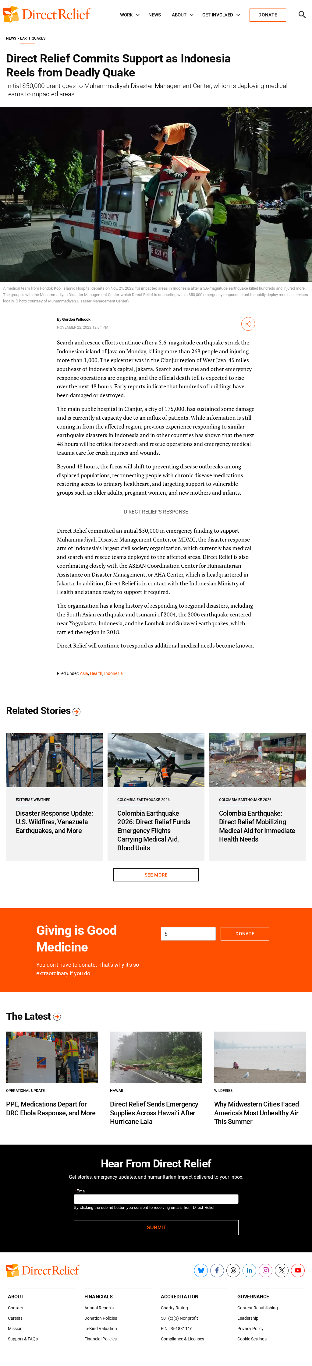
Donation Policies (100, 1318)
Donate (245, 934)
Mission (15, 1328)
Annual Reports (99, 1307)
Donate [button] (267, 15)
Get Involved (217, 15)
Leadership (247, 1318)
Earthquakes (32, 38)
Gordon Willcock (76, 319)
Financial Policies (100, 1338)
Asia (84, 673)
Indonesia (113, 673)
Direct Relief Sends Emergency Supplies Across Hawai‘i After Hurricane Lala (154, 1112)
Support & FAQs (23, 1338)
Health (96, 673)
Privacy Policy (250, 1328)
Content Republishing (257, 1307)
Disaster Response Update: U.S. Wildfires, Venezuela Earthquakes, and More (54, 822)
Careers (15, 1318)
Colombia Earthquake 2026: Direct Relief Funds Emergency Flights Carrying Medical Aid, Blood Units (153, 831)
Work (126, 15)
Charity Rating (174, 1307)
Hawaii (116, 1090)
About (179, 15)
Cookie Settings (252, 1338)
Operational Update (25, 1090)
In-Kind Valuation (100, 1328)
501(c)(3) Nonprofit (179, 1318)
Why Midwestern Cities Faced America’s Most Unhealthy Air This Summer (256, 1112)
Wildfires (223, 1090)
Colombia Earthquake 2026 (143, 800)
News (154, 15)
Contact (15, 1307)
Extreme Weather (33, 800)
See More (156, 875)
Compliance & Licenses (182, 1338)
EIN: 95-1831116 (177, 1328)
